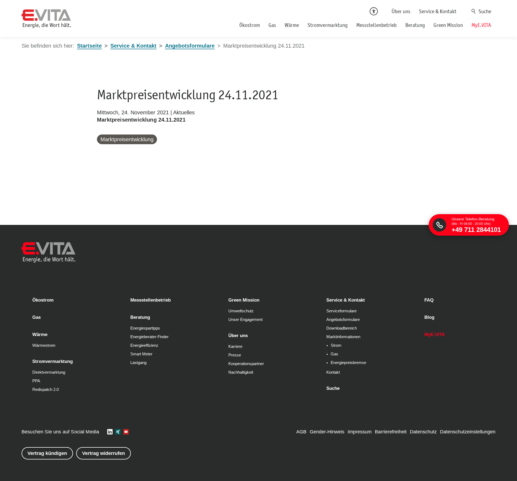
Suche (473, 11)
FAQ (429, 300)
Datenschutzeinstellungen (467, 431)
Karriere (235, 346)
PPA (36, 381)
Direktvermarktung (48, 372)
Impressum (360, 431)
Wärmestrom (43, 345)
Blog (429, 317)
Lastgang (138, 362)
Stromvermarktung (328, 25)
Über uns (401, 11)
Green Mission (448, 25)
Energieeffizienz (144, 345)
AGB (301, 431)
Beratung (415, 25)
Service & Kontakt (437, 11)
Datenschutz (423, 431)
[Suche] (482, 11)
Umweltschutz (241, 311)
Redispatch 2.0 (45, 389)
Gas (272, 25)
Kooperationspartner (246, 364)
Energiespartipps (145, 328)
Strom (336, 345)
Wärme (292, 25)
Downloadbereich (341, 328)
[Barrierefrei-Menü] (373, 11)
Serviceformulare (341, 311)
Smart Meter (141, 354)
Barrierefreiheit (391, 431)
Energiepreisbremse (348, 362)
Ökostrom (249, 25)
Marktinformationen (343, 337)
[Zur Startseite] (46, 18)
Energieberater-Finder (149, 337)
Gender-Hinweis (327, 431)
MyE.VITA (481, 25)
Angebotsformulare (343, 319)
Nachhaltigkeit (240, 372)
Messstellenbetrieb (376, 25)
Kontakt (333, 372)
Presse (234, 355)
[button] (110, 431)
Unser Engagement (245, 319)
